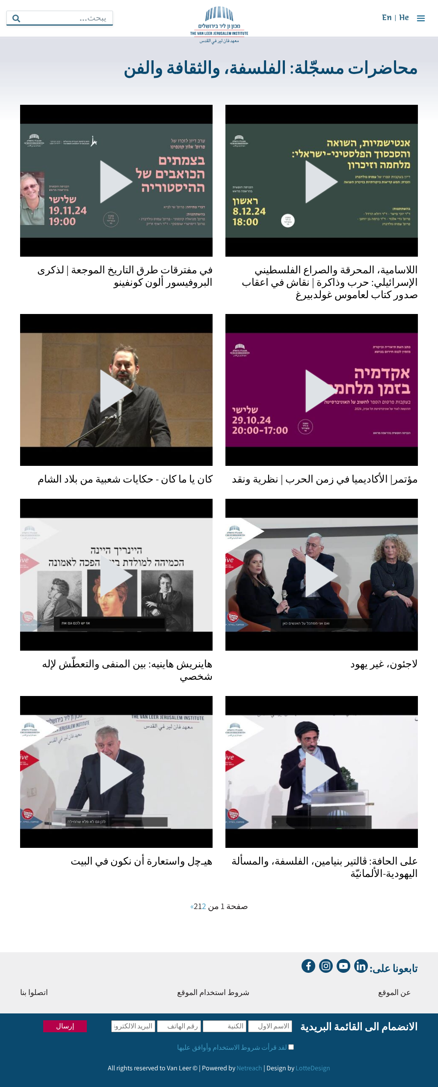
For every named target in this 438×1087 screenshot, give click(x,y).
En (387, 18)
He (404, 18)
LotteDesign (313, 1067)
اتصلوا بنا (34, 993)
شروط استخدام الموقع (213, 993)
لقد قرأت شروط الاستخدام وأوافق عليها (232, 1047)
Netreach (249, 1067)
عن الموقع (394, 993)
